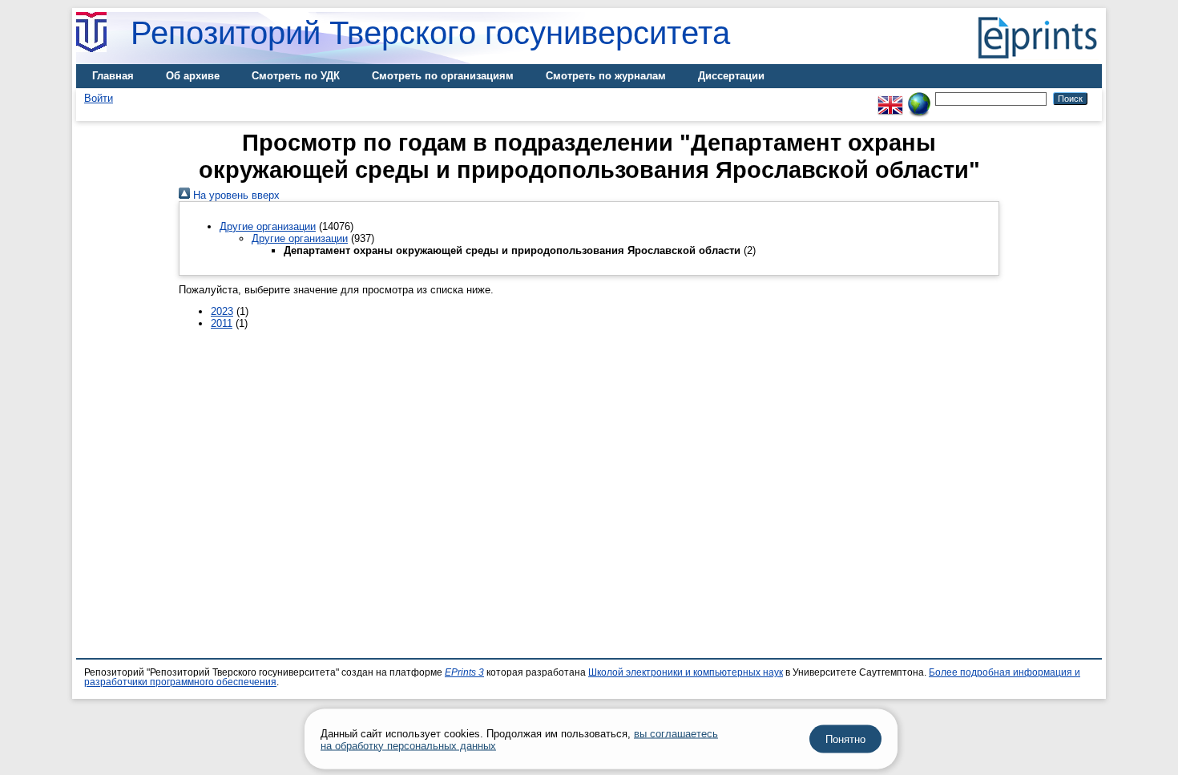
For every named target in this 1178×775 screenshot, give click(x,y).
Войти (98, 98)
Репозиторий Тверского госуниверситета (430, 32)
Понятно (845, 739)
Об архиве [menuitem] (193, 76)
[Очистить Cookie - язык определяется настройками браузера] (919, 98)
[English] (890, 98)
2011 (221, 323)
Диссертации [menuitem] (731, 76)
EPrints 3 (464, 672)
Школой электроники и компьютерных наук (685, 672)
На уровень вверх (235, 195)
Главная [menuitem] (113, 76)
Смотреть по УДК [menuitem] (296, 76)
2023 (222, 311)
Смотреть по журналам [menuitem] (606, 76)
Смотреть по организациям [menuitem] (443, 76)
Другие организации (268, 226)
